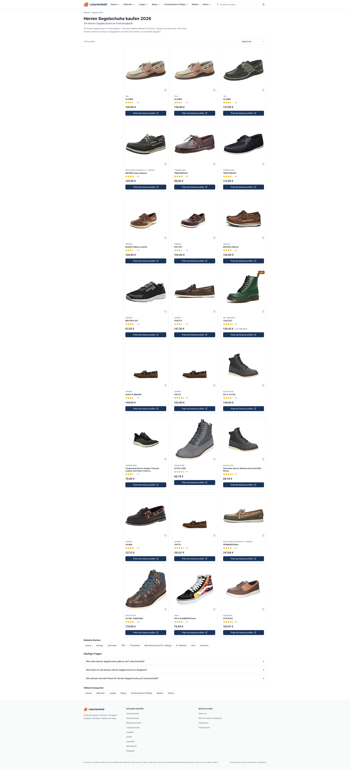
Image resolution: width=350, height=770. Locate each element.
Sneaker (130, 732)
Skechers (228, 615)
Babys (155, 4)
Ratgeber (130, 751)
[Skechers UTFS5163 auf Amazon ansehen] (243, 589)
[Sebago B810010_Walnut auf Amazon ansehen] (243, 218)
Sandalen (130, 741)
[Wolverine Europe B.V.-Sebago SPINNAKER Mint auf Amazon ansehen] (243, 515)
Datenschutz (204, 727)
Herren (205, 4)
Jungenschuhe (132, 727)
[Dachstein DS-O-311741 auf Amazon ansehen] (243, 365)
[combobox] (253, 41)
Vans (176, 615)
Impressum (203, 723)
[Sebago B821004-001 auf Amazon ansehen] (145, 291)
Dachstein (228, 392)
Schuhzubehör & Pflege (174, 4)
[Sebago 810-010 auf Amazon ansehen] (194, 218)
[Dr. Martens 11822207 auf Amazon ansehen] (243, 291)
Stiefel (129, 737)
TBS (127, 96)
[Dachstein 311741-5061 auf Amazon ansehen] (194, 439)
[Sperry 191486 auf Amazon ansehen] (145, 515)
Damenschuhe (132, 713)
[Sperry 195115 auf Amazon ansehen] (194, 365)
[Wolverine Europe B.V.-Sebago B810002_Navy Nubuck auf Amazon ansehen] (145, 144)
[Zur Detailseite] (165, 90)
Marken (195, 4)
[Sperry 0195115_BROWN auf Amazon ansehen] (145, 365)
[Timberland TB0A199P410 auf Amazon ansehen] (243, 144)
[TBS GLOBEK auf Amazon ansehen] (145, 70)
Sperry (177, 318)
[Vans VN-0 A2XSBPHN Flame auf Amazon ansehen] (194, 589)
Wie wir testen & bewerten (210, 718)
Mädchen (128, 4)
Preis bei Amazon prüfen (144, 113)
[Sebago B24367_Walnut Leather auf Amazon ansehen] (145, 218)
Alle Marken (131, 746)
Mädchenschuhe (133, 723)
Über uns (203, 713)
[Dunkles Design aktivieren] (263, 4)
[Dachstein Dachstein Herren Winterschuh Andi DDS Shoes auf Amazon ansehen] (243, 439)
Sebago (129, 244)
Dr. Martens (229, 318)
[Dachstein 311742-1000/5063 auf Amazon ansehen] (145, 589)
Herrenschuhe (132, 718)
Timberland (180, 170)
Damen (114, 4)
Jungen (142, 4)
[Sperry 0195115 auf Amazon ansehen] (194, 291)
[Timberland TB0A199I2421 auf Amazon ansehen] (194, 144)
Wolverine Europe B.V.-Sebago (140, 170)
